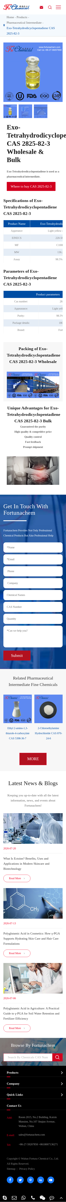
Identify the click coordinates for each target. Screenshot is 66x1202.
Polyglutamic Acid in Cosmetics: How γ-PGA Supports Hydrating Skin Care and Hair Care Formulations (31, 938)
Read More (17, 878)
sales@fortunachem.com (32, 1134)
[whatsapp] (23, 1198)
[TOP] (61, 1198)
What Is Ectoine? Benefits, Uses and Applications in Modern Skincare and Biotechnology (26, 863)
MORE (33, 759)
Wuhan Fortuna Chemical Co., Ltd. (33, 1161)
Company (13, 1083)
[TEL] (33, 1198)
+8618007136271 (48, 1144)
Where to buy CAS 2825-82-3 (31, 186)
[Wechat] (42, 1198)
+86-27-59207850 (28, 1144)
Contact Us (14, 1105)
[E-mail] (14, 1198)
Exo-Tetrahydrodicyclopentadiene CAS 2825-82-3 (31, 30)
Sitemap (11, 1168)
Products (22, 17)
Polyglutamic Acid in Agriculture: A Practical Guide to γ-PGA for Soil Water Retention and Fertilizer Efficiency (31, 1013)
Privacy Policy (27, 1168)
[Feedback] (52, 1198)
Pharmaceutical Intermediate (24, 22)
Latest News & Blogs (33, 783)
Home (10, 17)
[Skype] (4, 1198)
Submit (17, 655)
